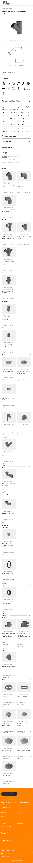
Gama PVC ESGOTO (7, 8)
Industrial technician (6, 826)
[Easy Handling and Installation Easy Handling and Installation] (28, 83)
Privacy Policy (5, 854)
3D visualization (7, 72)
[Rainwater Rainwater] (4, 83)
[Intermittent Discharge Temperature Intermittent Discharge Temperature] (28, 88)
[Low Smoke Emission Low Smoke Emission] (18, 83)
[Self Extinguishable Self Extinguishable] (23, 83)
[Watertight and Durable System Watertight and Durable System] (23, 88)
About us (18, 817)
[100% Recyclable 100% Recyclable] (4, 93)
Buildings (3, 817)
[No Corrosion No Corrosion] (8, 88)
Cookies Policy (5, 857)
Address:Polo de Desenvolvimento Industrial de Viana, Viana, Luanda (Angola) (15, 798)
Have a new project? (7, 794)
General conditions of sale (8, 850)
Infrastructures (4, 820)
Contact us (3, 837)
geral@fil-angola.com (6, 807)
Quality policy (19, 823)
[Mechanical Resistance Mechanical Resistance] (18, 88)
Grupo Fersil (19, 820)
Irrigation (3, 823)
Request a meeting (5, 840)
